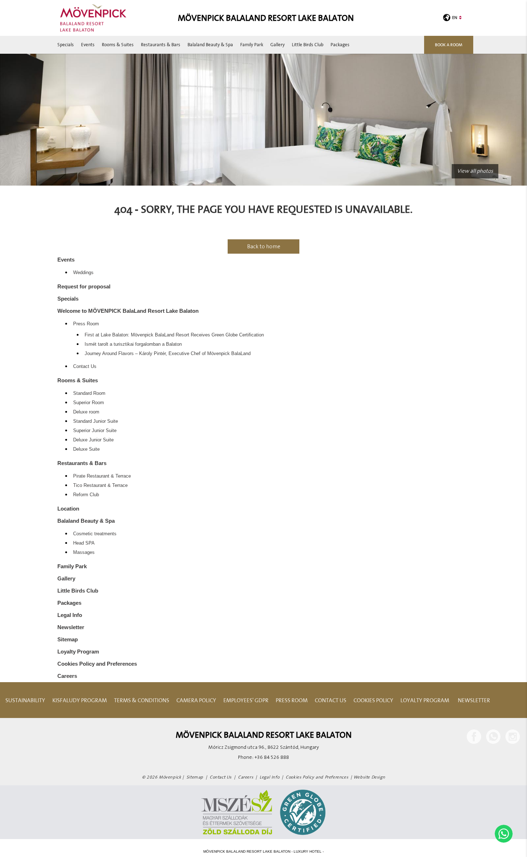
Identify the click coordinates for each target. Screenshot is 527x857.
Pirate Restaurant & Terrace (102, 476)
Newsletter (70, 627)
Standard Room (89, 393)
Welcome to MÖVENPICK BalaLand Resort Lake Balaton (128, 311)
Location (68, 509)
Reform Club (86, 494)
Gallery (277, 44)
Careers (67, 676)
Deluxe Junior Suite (93, 439)
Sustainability (25, 700)
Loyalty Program (78, 651)
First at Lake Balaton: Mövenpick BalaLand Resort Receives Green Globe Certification (174, 334)
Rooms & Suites (118, 44)
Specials (65, 44)
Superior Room (88, 402)
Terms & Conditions (141, 700)
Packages (340, 44)
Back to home (263, 246)
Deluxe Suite (86, 449)
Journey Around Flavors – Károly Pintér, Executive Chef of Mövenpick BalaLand (168, 353)
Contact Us (84, 366)
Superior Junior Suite (95, 430)
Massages (84, 552)
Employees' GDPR (246, 700)
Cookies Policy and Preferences (97, 664)
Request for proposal (83, 286)
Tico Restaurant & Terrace (100, 485)
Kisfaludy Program (79, 700)
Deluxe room (86, 412)
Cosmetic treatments (95, 533)
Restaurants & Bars (160, 44)
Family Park (251, 44)
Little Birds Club (307, 44)
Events (88, 44)
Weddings (83, 272)
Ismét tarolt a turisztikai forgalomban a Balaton (133, 344)
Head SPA (84, 543)
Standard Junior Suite (95, 421)
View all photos (475, 171)
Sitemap (67, 639)
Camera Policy (196, 700)
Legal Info (69, 615)
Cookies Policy (373, 700)
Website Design (369, 777)
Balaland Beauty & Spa (210, 44)
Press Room (86, 323)
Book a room (448, 44)
